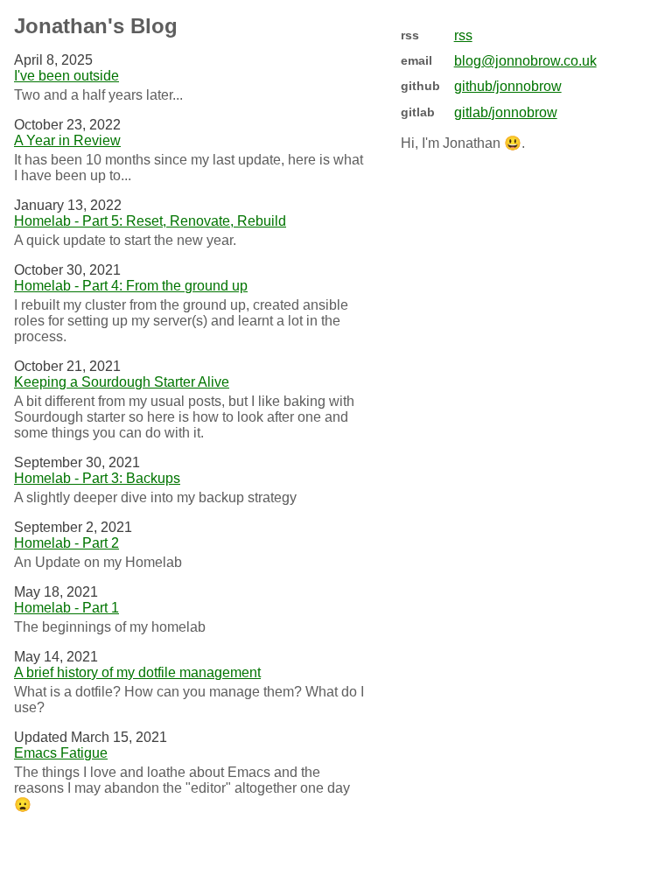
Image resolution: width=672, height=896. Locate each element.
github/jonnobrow (508, 86)
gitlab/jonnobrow (505, 112)
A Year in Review (67, 140)
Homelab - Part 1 (66, 607)
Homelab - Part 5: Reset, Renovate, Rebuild (150, 221)
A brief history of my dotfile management (137, 672)
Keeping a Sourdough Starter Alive (121, 381)
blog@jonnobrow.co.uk (525, 60)
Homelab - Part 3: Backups (97, 478)
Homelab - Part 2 (66, 543)
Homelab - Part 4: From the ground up (131, 285)
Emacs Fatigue (61, 753)
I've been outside (66, 75)
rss (463, 35)
